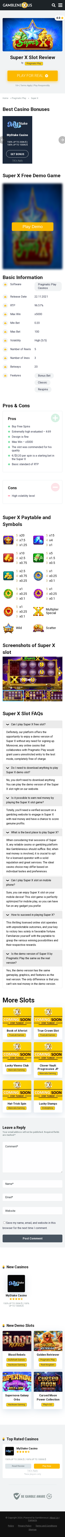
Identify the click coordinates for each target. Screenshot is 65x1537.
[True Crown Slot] (48, 1026)
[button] (59, 673)
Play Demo (33, 226)
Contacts (32, 1520)
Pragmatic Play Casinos (47, 286)
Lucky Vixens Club (17, 1065)
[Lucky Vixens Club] (17, 1061)
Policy (11, 1525)
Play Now (46, 1466)
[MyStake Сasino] (16, 1291)
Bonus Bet (44, 375)
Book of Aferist (17, 1030)
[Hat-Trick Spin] (17, 1099)
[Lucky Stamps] (48, 1099)
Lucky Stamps (48, 1103)
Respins (43, 389)
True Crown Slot (48, 1030)
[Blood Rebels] (17, 1350)
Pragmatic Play (34, 63)
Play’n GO (47, 1404)
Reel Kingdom (47, 1365)
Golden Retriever (48, 1354)
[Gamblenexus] (17, 5)
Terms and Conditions (46, 1525)
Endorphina (47, 1108)
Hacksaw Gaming (16, 1365)
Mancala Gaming (16, 1070)
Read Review (18, 1466)
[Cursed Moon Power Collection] (48, 1390)
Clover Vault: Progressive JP (48, 1067)
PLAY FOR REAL (30, 75)
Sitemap (33, 1529)
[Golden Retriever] (48, 1350)
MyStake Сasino (17, 135)
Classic (42, 382)
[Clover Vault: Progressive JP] (48, 1061)
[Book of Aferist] (17, 1026)
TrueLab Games (16, 1035)
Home (5, 98)
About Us (54, 1518)
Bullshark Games (16, 1360)
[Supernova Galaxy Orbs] (17, 1390)
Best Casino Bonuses (26, 109)
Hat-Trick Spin (17, 1103)
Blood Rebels (16, 1354)
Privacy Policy (24, 1525)
